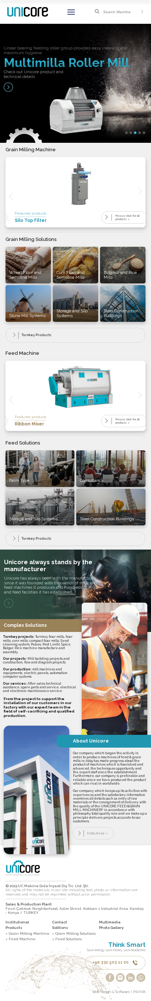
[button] (126, 132)
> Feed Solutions (67, 939)
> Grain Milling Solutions (74, 933)
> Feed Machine (20, 939)
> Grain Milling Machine (27, 933)
